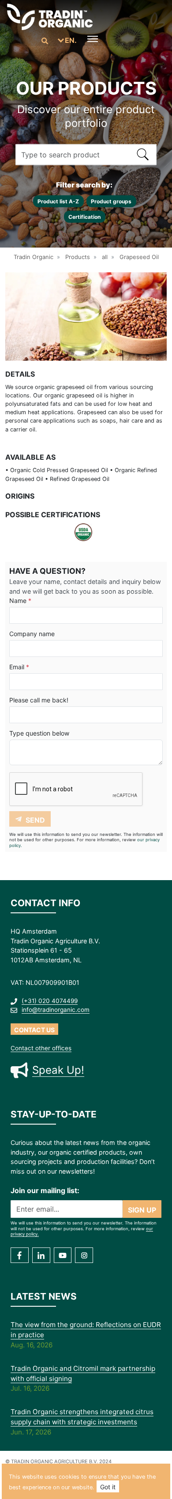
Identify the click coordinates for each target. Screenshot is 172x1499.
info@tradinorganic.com (56, 1009)
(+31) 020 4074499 (50, 1000)
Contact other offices (41, 1048)
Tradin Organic (33, 256)
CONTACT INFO (45, 902)
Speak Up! (58, 1070)
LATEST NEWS (44, 1296)
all (105, 256)
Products (77, 256)
